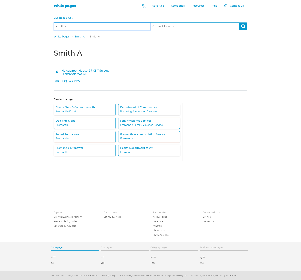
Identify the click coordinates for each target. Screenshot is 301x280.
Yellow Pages (160, 217)
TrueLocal (158, 221)
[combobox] (102, 26)
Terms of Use (57, 275)
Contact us (208, 221)
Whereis (157, 226)
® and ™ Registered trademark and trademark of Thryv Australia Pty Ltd (153, 275)
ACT (53, 257)
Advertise (158, 5)
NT (102, 257)
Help (214, 5)
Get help (207, 217)
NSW (153, 257)
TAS (152, 263)
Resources (198, 5)
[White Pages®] (65, 6)
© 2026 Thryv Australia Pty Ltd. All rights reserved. (214, 275)
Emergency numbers (65, 226)
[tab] (65, 18)
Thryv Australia (161, 235)
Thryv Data (159, 230)
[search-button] (243, 26)
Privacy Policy (109, 275)
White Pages (62, 36)
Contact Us (236, 5)
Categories (178, 5)
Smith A (80, 36)
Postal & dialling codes (65, 221)
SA (52, 263)
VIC (103, 263)
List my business (112, 217)
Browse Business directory (68, 217)
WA (202, 263)
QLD (202, 257)
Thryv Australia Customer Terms (83, 275)
